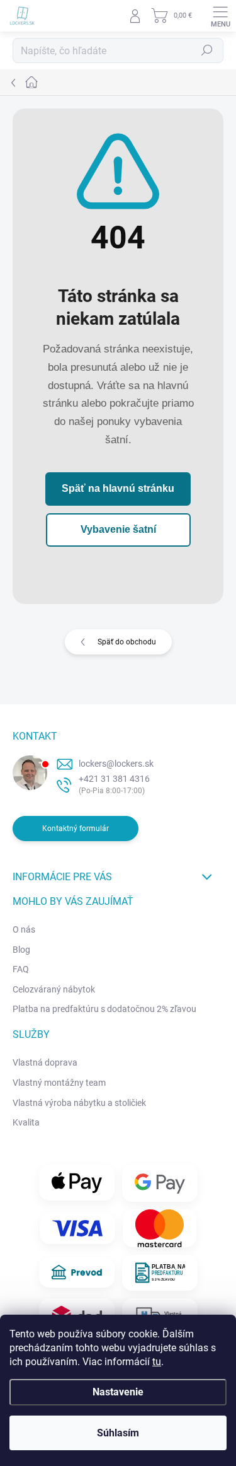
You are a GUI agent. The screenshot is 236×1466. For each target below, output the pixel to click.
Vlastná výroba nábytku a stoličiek (79, 1103)
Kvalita (26, 1122)
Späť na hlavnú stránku (118, 488)
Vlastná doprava (45, 1062)
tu (156, 1362)
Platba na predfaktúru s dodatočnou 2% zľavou (104, 1009)
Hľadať (207, 50)
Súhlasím (118, 1433)
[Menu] (220, 16)
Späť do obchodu (127, 641)
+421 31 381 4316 (114, 779)
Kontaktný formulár (75, 828)
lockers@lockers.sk (116, 764)
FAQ (21, 969)
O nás (24, 929)
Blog (21, 950)
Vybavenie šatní (118, 529)
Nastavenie (118, 1392)
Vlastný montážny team (59, 1083)
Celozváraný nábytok (54, 989)
